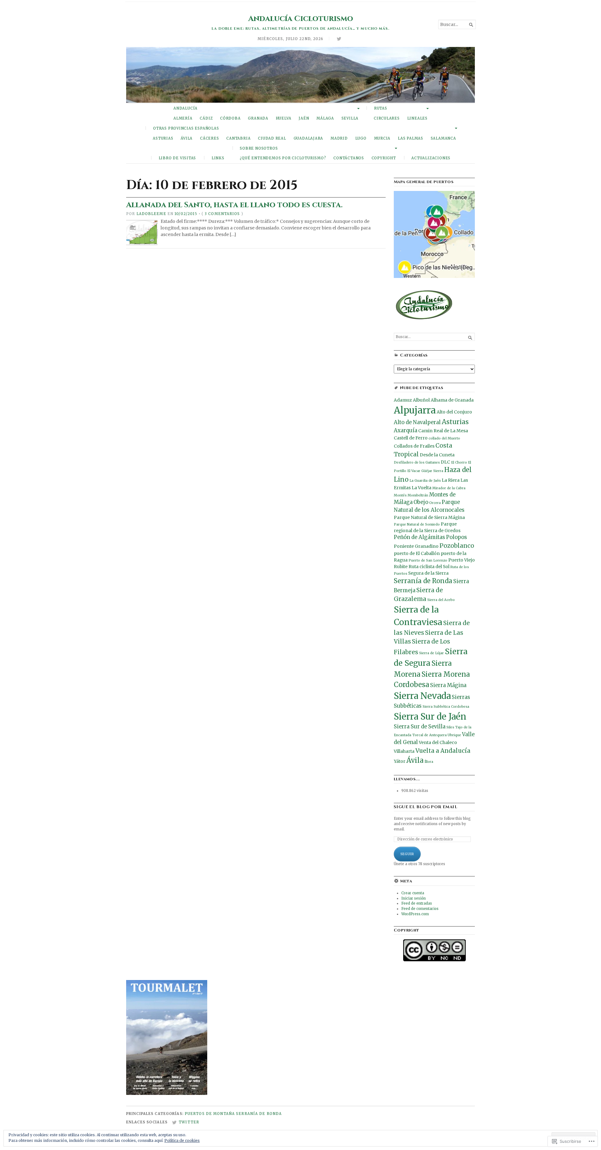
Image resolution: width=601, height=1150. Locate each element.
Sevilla (350, 118)
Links (218, 158)
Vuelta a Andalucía (442, 750)
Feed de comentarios (420, 908)
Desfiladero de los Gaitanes (417, 462)
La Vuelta (421, 487)
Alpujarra (415, 410)
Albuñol (421, 400)
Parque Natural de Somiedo (417, 524)
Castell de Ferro (411, 438)
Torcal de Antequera (429, 735)
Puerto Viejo (461, 560)
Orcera (435, 503)
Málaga (325, 118)
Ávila (187, 138)
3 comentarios (222, 214)
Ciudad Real (272, 138)
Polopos (456, 537)
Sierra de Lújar (431, 653)
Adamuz (403, 400)
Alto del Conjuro (454, 412)
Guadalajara (308, 138)
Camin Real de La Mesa (443, 431)
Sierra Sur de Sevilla (419, 726)
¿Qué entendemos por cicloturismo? (283, 158)
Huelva (283, 118)
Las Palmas (410, 138)
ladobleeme (151, 214)
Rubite (401, 566)
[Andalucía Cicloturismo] (300, 75)
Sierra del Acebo (441, 600)
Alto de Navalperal (417, 422)
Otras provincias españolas (186, 128)
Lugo (361, 138)
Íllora (428, 762)
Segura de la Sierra (428, 573)
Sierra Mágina (448, 685)
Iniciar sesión (413, 898)
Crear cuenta (412, 893)
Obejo (421, 502)
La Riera (451, 480)
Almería (183, 118)
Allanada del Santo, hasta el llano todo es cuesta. (234, 205)
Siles (450, 727)
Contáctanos (348, 158)
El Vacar (413, 471)
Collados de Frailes (414, 446)
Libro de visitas (177, 158)
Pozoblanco (456, 545)
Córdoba (230, 118)
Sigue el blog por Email (425, 807)
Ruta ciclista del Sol (428, 566)
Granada (258, 118)
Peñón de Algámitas (419, 537)
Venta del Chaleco (438, 742)
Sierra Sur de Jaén (430, 716)
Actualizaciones (430, 158)
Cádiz (206, 118)
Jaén (304, 118)
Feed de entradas (416, 903)
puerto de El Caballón (417, 553)
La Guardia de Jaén (425, 481)
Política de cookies (182, 1140)
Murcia (382, 138)
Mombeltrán (418, 495)
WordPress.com (415, 914)
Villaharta (404, 751)
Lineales (417, 118)
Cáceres (209, 138)
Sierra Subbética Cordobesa (446, 707)
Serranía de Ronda (423, 581)
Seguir (407, 854)
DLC (445, 462)
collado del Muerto (444, 438)
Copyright (384, 158)
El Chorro (459, 462)
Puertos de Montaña (210, 1113)
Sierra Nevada (422, 696)
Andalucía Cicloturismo (300, 18)
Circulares (387, 118)
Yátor (399, 761)
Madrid (339, 138)
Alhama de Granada (452, 400)
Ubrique (454, 735)
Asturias (163, 138)
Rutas (380, 108)
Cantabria (238, 138)
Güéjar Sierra (432, 471)
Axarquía (405, 430)
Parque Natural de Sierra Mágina (429, 517)
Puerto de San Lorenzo (427, 560)
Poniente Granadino (416, 546)
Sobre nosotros (259, 148)
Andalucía (185, 108)
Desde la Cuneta (437, 455)
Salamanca (443, 138)
